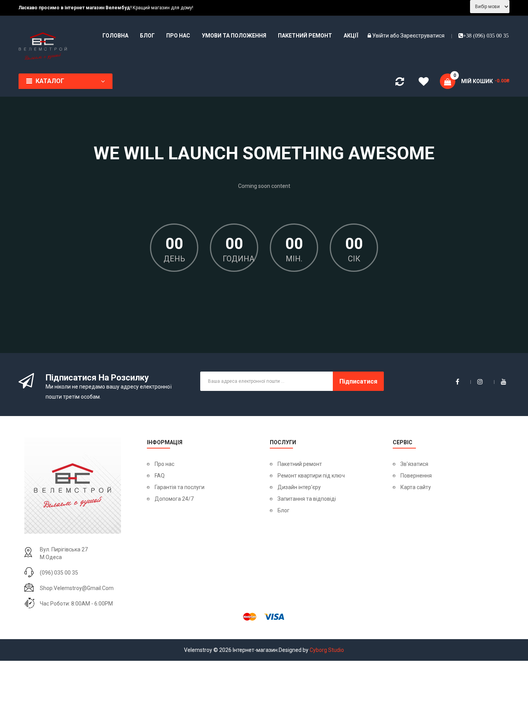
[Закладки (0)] (424, 83)
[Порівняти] (399, 83)
